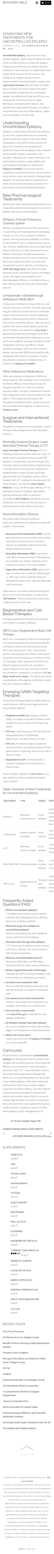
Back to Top (27, 1454)
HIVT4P (6, 1368)
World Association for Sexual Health (20, 1407)
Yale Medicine (9, 598)
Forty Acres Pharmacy (13, 1331)
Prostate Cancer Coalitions (15, 1353)
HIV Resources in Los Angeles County (21, 1337)
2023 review (37, 774)
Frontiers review (10, 410)
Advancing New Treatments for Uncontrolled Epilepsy (25, 37)
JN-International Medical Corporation (21, 1386)
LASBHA (7, 1374)
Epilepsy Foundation (12, 169)
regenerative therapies (13, 85)
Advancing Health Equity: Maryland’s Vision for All (26, 1422)
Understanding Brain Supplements (23, 1129)
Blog (10, 49)
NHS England (22, 499)
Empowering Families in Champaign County (24, 1380)
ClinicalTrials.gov (18, 1014)
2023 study (40, 330)
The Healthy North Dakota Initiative (19, 1428)
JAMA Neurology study (14, 269)
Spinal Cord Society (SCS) (15, 1401)
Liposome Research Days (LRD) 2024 (32, 1136)
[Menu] (37, 3)
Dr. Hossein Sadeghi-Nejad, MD (26, 1121)
